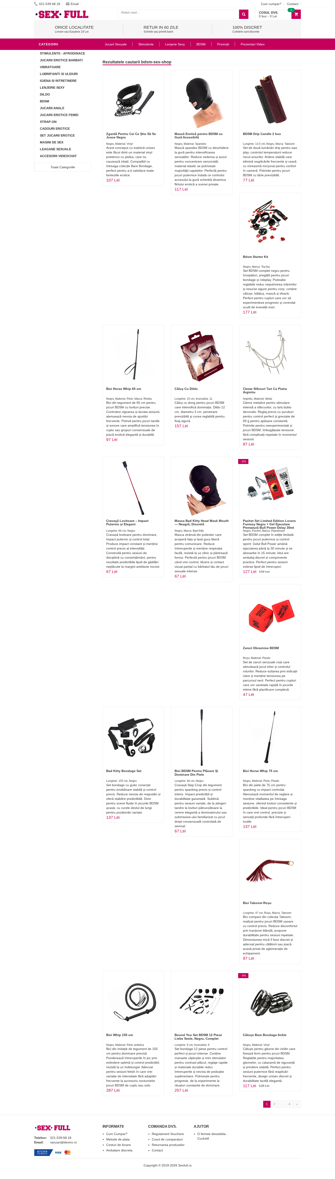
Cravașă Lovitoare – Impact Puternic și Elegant (127, 522)
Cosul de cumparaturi (167, 1139)
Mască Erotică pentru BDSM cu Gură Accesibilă (199, 135)
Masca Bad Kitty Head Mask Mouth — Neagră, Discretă (202, 522)
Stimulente (146, 44)
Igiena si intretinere (58, 81)
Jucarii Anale (52, 108)
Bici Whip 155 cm (119, 1035)
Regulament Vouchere (168, 1134)
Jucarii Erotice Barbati (61, 60)
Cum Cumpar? (116, 1134)
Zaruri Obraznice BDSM (261, 648)
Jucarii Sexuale (116, 44)
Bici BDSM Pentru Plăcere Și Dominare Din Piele (196, 772)
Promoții (223, 44)
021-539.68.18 (49, 4)
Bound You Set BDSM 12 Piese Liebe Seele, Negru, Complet (198, 1036)
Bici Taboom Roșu (257, 903)
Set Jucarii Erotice (57, 135)
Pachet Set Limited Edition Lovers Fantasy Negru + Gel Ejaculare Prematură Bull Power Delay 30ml (269, 524)
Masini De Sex (51, 142)
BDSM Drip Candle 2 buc (262, 134)
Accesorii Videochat (58, 156)
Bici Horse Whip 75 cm (260, 771)
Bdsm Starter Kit (255, 257)
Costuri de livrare (118, 1145)
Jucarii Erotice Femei (59, 115)
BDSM (44, 101)
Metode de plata (118, 1139)
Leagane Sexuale (55, 149)
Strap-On (48, 122)
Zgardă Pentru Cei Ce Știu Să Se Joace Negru (131, 135)
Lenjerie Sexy (52, 87)
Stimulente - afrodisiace (62, 53)
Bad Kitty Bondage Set (124, 771)
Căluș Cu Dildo (186, 389)
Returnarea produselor (168, 1145)
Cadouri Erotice (55, 128)
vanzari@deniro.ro (63, 1142)
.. (282, 1104)
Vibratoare (50, 67)
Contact (292, 4)
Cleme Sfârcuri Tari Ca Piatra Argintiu (265, 390)
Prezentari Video (253, 44)
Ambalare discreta (119, 1150)
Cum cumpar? (271, 4)
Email (75, 4)
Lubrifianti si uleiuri (59, 74)
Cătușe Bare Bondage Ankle (264, 1035)
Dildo (45, 94)
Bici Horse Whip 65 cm (123, 389)
